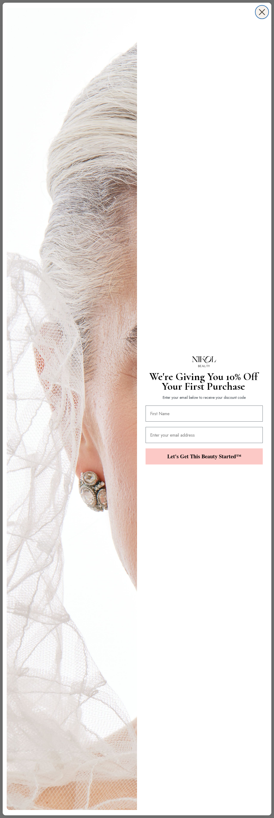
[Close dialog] (262, 12)
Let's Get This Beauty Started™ (204, 456)
